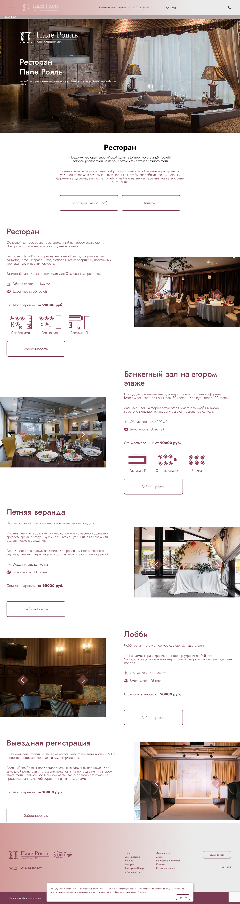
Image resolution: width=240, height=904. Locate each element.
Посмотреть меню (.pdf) (89, 202)
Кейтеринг (151, 202)
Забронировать (36, 348)
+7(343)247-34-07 (31, 868)
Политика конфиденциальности (25, 898)
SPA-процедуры (133, 872)
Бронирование (107, 7)
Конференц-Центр (134, 868)
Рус (167, 7)
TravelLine (10, 17)
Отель (128, 853)
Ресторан (129, 864)
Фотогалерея (163, 853)
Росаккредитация (165, 868)
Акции (159, 857)
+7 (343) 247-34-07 (138, 7)
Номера (129, 860)
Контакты (121, 7)
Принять (182, 897)
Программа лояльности (168, 860)
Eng (174, 7)
